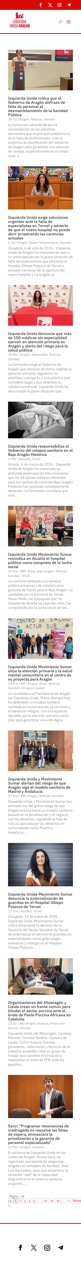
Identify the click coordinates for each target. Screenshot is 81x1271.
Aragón (24, 119)
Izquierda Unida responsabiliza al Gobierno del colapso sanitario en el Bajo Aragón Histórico (40, 450)
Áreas (31, 571)
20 (51, 1201)
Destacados (40, 354)
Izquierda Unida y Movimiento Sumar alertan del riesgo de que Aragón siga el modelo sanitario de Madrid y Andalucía (39, 785)
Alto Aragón (27, 1023)
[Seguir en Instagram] (60, 5)
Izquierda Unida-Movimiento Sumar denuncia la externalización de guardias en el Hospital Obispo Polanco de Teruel (40, 900)
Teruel (36, 459)
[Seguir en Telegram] (69, 5)
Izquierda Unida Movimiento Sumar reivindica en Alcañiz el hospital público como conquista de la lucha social (40, 560)
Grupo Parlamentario (43, 242)
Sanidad (49, 119)
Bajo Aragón (45, 571)
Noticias (36, 119)
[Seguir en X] (50, 5)
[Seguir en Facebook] (41, 5)
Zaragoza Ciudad (33, 688)
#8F (23, 571)
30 (58, 1201)
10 (45, 1201)
